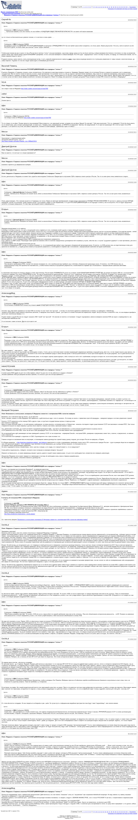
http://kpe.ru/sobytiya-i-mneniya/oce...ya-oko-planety (19, 514)
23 (121, 7)
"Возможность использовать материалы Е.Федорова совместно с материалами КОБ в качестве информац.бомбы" (52, 519)
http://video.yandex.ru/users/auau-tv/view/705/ (34, 88)
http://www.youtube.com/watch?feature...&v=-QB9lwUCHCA (19, 141)
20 (115, 7)
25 (124, 7)
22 (119, 7)
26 (126, 7)
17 (109, 7)
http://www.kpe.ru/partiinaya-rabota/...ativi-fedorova (32, 442)
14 (103, 7)
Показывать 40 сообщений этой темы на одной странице (122, 8)
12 (100, 7)
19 (113, 7)
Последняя (132, 7)
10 (96, 7)
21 (117, 7)
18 (111, 7)
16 (107, 7)
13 (101, 7)
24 (123, 7)
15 (105, 7)
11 (98, 7)
